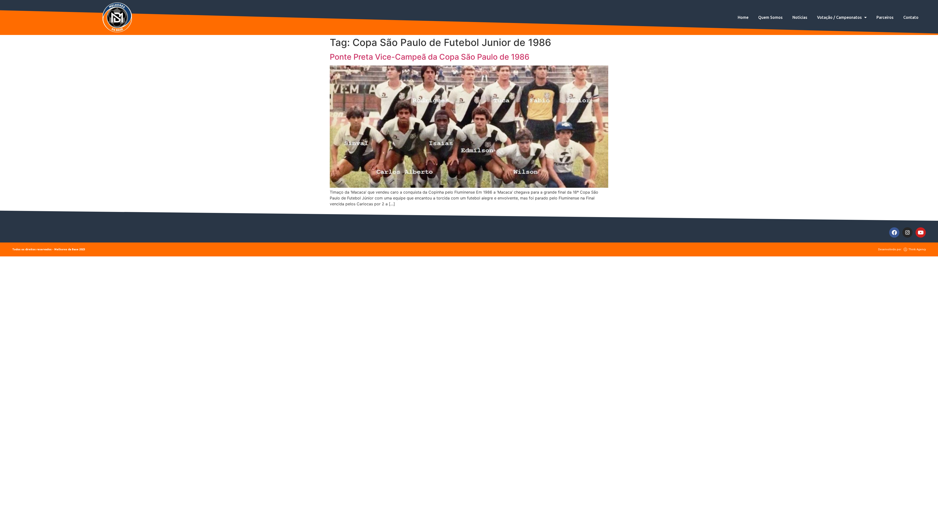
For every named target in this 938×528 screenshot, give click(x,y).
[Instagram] (907, 232)
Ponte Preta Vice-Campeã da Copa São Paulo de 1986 (429, 57)
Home (743, 17)
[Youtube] (921, 232)
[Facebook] (894, 232)
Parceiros (885, 17)
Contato (910, 17)
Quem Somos (770, 17)
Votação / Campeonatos (839, 17)
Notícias (799, 17)
